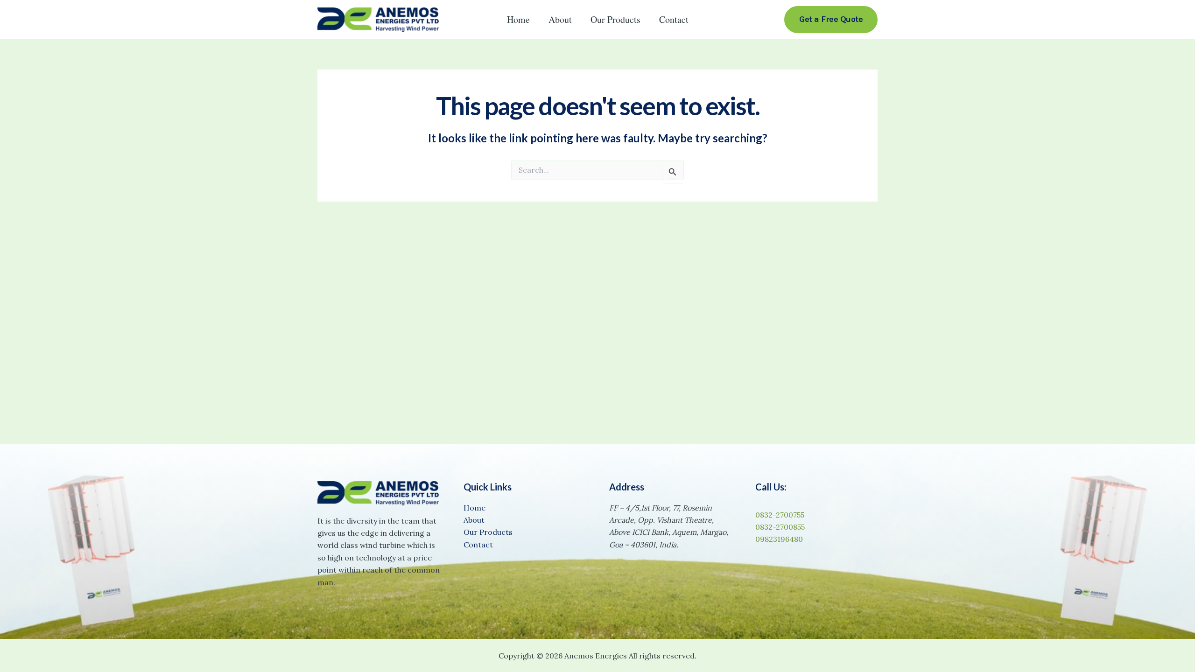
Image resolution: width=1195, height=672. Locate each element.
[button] (831, 19)
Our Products (615, 19)
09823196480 (779, 539)
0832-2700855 (780, 527)
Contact (674, 19)
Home (518, 19)
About (560, 19)
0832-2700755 (779, 514)
